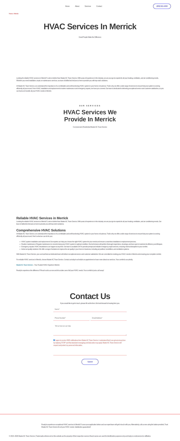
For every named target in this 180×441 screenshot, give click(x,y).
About (77, 6)
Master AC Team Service (24, 265)
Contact (99, 6)
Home (67, 6)
